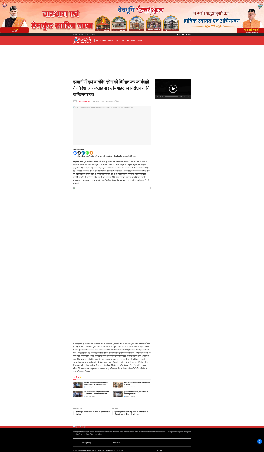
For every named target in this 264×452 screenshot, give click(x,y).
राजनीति (139, 40)
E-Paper (93, 34)
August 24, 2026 (90, 387)
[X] (79, 153)
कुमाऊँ (112, 101)
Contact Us (116, 443)
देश (117, 40)
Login (189, 34)
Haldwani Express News (84, 450)
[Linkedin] (83, 153)
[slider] (171, 96)
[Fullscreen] (188, 97)
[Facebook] (75, 153)
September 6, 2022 (98, 101)
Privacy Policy (86, 443)
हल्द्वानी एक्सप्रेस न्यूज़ (84, 101)
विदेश (123, 40)
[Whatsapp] (87, 153)
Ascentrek (108, 450)
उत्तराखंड (110, 40)
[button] (173, 89)
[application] (173, 89)
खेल (128, 40)
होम (97, 40)
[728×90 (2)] (132, 16)
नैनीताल (117, 101)
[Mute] (184, 97)
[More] (91, 153)
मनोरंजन (133, 40)
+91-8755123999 (118, 450)
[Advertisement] (132, 60)
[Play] (158, 97)
